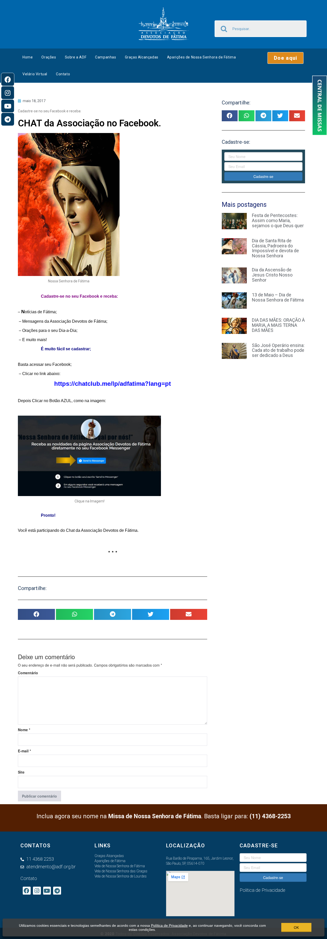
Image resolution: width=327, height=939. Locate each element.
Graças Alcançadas (141, 57)
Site (21, 772)
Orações (48, 57)
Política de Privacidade (169, 925)
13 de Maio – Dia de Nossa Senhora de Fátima (278, 297)
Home (27, 57)
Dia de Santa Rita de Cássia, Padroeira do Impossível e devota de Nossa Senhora (275, 248)
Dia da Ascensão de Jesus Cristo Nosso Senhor (272, 275)
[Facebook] (7, 79)
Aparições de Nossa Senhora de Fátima (201, 57)
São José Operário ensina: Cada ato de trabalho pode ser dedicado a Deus (278, 350)
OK (296, 927)
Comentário (28, 672)
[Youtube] (7, 106)
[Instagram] (7, 92)
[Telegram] (7, 119)
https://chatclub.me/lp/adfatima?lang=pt (112, 383)
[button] (285, 58)
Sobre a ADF (76, 57)
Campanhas (105, 57)
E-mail (24, 750)
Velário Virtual (34, 74)
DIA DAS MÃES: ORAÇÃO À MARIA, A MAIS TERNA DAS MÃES (278, 325)
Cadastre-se (263, 176)
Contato (63, 74)
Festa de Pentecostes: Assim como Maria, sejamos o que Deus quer (278, 220)
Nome (24, 729)
